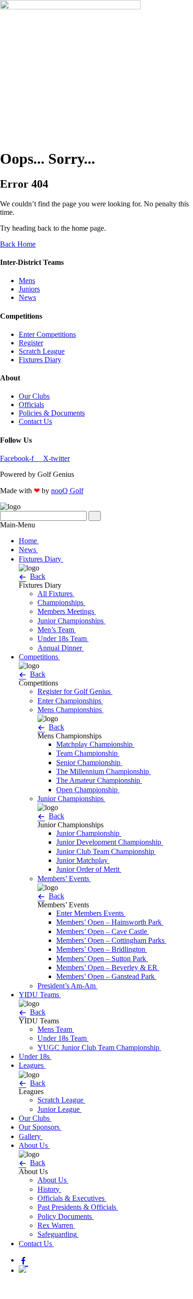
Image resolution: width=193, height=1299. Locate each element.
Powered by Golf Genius (37, 1295)
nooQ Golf (67, 491)
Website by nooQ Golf (33, 1286)
